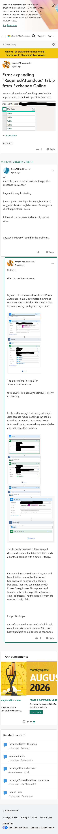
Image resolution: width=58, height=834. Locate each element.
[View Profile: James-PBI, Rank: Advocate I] (6, 65)
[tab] (27, 721)
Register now (10, 25)
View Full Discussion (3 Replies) (18, 161)
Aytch (27, 772)
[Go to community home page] (19, 36)
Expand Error (15, 791)
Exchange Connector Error (22, 767)
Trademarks (7, 823)
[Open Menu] (53, 44)
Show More (11, 135)
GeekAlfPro (16, 168)
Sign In (51, 36)
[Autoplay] (23, 721)
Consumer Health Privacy (42, 827)
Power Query (11, 44)
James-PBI (16, 62)
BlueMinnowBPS (28, 783)
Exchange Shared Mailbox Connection (29, 780)
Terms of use (46, 817)
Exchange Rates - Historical (23, 743)
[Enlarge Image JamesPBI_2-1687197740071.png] (31, 519)
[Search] (34, 36)
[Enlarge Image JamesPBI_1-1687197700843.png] (24, 465)
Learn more (39, 54)
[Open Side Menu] (4, 36)
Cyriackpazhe (27, 760)
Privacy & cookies (29, 817)
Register (41, 36)
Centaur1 (25, 747)
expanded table (17, 755)
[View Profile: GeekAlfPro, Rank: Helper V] (6, 170)
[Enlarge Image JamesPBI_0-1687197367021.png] (24, 343)
